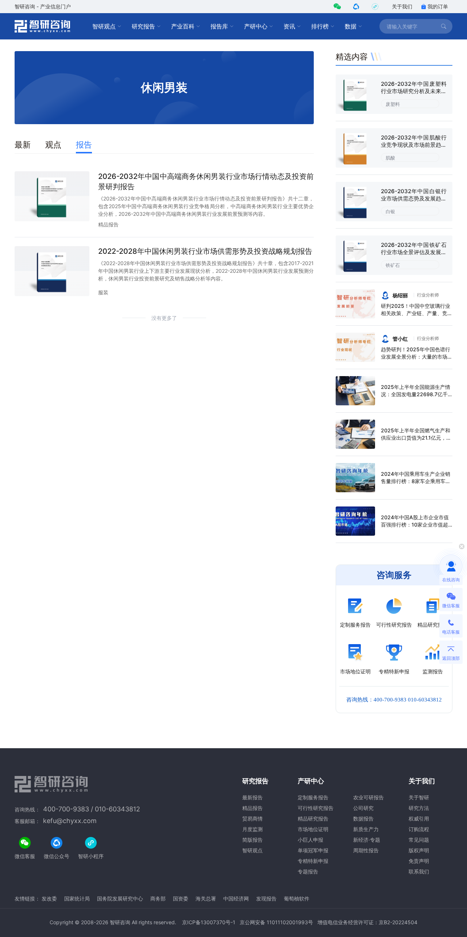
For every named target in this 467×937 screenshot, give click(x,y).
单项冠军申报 (313, 850)
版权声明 (419, 850)
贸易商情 (252, 818)
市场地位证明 (313, 829)
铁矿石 (393, 265)
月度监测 (252, 829)
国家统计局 (77, 898)
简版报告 (252, 840)
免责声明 (419, 861)
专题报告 (308, 871)
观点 (53, 144)
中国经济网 (236, 898)
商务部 (158, 898)
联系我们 (419, 871)
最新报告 (252, 797)
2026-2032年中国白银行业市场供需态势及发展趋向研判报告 (414, 198)
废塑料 (393, 104)
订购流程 (419, 829)
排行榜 (320, 26)
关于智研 (419, 797)
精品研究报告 (313, 818)
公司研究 (363, 808)
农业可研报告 (368, 797)
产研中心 (255, 26)
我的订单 (438, 6)
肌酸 (390, 158)
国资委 (180, 898)
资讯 (289, 26)
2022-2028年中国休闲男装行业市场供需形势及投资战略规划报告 (205, 251)
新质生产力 (366, 829)
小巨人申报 (310, 840)
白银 (390, 211)
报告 (84, 144)
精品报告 (108, 224)
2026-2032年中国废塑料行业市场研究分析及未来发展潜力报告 (414, 91)
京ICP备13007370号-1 (208, 922)
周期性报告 (366, 850)
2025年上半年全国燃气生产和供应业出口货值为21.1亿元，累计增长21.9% (416, 437)
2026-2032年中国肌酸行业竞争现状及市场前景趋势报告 (414, 145)
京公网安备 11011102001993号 (276, 922)
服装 (103, 292)
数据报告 (363, 818)
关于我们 (402, 6)
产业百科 (182, 26)
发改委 (49, 898)
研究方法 (419, 808)
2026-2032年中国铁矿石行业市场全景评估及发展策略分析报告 (414, 252)
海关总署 (206, 898)
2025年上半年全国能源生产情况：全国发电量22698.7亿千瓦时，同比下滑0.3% (415, 394)
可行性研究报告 (315, 808)
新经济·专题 (366, 840)
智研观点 (104, 26)
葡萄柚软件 (296, 898)
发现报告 (266, 898)
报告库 (219, 26)
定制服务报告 (313, 797)
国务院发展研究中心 (120, 898)
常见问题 (419, 840)
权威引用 (419, 818)
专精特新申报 (313, 861)
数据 (350, 26)
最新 (23, 144)
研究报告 (143, 26)
